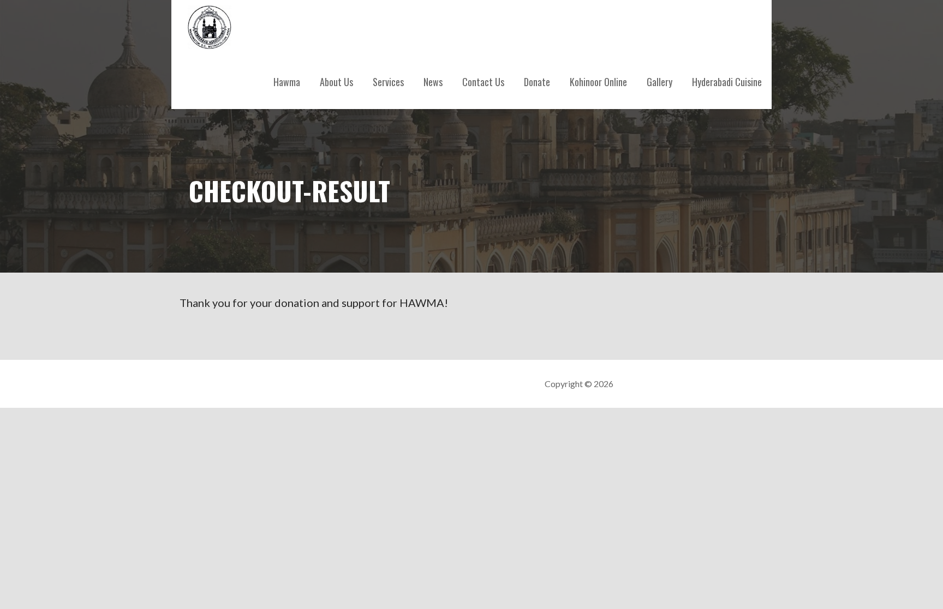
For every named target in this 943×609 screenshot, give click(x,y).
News (433, 82)
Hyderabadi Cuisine (727, 82)
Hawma (286, 82)
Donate (537, 82)
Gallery (659, 82)
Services (388, 82)
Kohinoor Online (598, 82)
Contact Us (483, 82)
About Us (336, 82)
